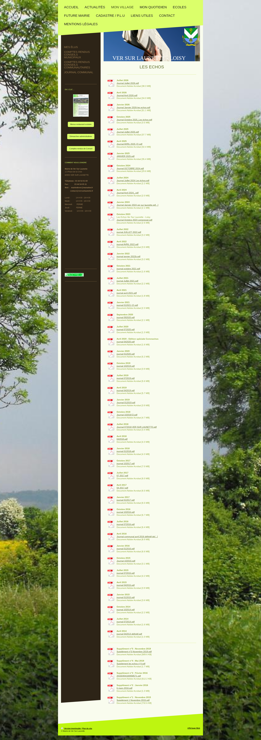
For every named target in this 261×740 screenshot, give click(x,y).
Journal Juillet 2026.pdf (128, 83)
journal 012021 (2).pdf (127, 305)
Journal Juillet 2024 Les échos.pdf (133, 180)
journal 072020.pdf (126, 329)
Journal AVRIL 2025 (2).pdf (129, 144)
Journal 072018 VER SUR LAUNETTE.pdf (137, 427)
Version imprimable (72, 728)
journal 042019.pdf (126, 390)
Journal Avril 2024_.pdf (128, 193)
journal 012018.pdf (126, 451)
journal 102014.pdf (126, 609)
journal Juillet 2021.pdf (127, 281)
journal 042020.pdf (126, 341)
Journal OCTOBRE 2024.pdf (130, 168)
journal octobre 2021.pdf (128, 268)
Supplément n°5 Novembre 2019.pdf (134, 651)
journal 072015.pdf (126, 573)
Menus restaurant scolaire (81, 124)
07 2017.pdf (122, 475)
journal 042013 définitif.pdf (129, 634)
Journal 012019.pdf (126, 402)
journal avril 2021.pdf (127, 293)
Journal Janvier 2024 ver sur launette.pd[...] (137, 205)
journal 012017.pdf (126, 500)
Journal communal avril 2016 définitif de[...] (137, 536)
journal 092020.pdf (126, 317)
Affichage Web (193, 728)
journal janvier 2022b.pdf (128, 256)
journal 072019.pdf (126, 378)
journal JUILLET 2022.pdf (129, 232)
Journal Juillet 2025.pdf (128, 132)
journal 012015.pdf (126, 597)
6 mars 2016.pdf (124, 688)
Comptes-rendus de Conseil (80, 149)
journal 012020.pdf (126, 354)
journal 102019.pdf (126, 366)
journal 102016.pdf (126, 512)
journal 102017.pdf (126, 463)
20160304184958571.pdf (129, 676)
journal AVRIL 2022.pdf (127, 244)
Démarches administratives (81, 136)
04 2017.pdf (122, 488)
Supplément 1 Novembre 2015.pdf (133, 700)
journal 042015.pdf (126, 585)
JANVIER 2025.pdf (125, 156)
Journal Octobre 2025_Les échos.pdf (134, 119)
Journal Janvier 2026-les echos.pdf (133, 107)
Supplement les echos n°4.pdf (131, 663)
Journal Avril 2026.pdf (127, 95)
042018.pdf (122, 439)
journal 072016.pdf (126, 524)
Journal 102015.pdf (126, 561)
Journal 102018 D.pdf (127, 415)
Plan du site (87, 728)
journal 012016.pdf (126, 548)
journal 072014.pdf (126, 621)
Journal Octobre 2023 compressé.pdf (134, 220)
